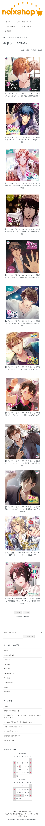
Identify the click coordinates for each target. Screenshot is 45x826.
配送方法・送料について (12, 736)
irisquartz (11, 37)
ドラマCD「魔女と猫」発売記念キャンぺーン (19, 722)
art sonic (7, 660)
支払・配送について (24, 22)
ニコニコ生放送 (9, 655)
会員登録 (8, 31)
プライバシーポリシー (32, 814)
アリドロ (7, 678)
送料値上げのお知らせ (11, 711)
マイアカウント (9, 740)
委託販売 (7, 692)
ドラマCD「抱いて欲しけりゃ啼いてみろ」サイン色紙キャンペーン (22, 716)
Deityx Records (9, 673)
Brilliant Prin (8, 669)
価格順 (33, 50)
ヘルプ (6, 706)
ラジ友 (6, 650)
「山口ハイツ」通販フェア (13, 727)
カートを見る (26, 26)
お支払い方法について (11, 731)
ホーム (8, 22)
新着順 (40, 50)
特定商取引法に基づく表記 (14, 814)
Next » (26, 612)
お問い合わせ (10, 26)
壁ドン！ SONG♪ (22, 37)
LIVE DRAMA (8, 682)
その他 (6, 687)
